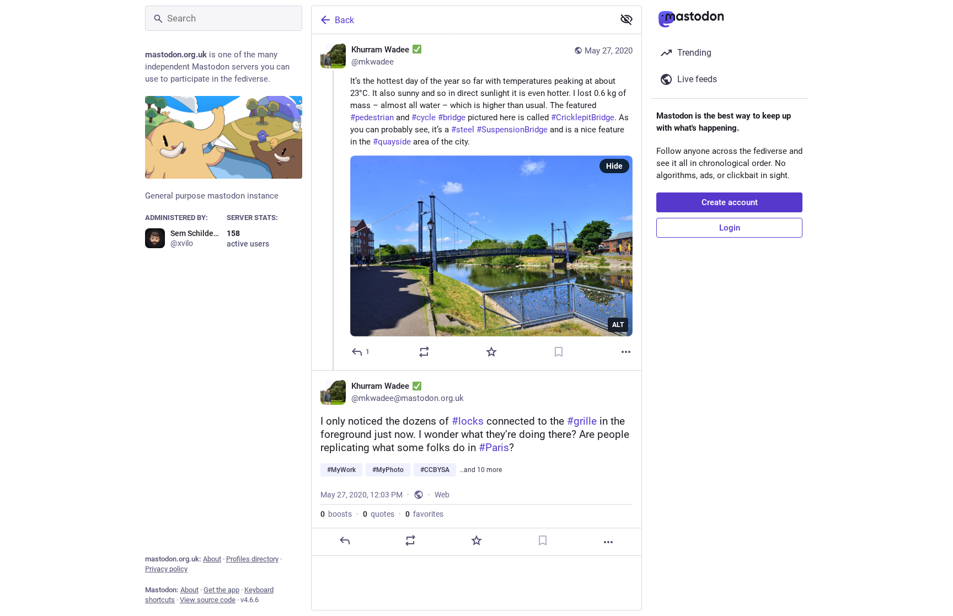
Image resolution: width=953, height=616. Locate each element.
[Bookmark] (558, 351)
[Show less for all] (626, 19)
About (212, 559)
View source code (207, 600)
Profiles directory (252, 559)
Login (729, 228)
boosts (336, 514)
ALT (618, 325)
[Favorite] (491, 351)
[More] (626, 351)
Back (344, 20)
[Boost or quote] (424, 351)
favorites (424, 514)
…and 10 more (480, 470)
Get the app (221, 590)
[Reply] (344, 540)
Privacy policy (166, 569)
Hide (614, 166)
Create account (730, 202)
